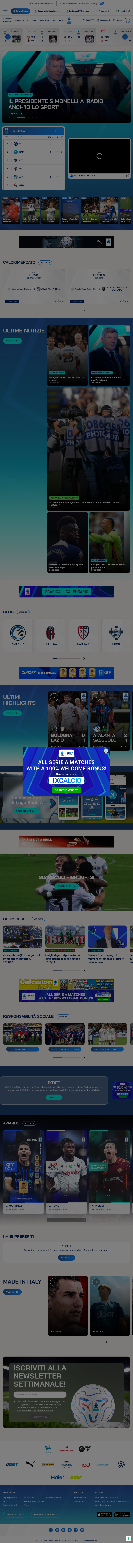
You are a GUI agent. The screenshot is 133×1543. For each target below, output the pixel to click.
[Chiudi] (106, 751)
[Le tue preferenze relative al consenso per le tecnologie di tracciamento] (128, 1538)
